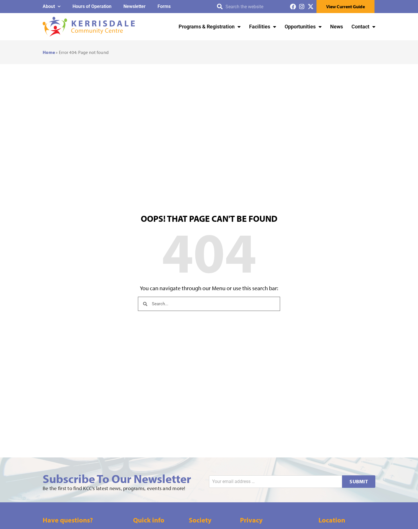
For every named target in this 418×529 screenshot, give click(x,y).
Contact (360, 27)
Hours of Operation (92, 6)
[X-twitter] (311, 7)
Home (49, 52)
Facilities (259, 27)
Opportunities (300, 27)
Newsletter (134, 6)
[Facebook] (293, 7)
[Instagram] (302, 7)
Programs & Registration (207, 27)
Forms (164, 6)
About (49, 6)
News (336, 27)
